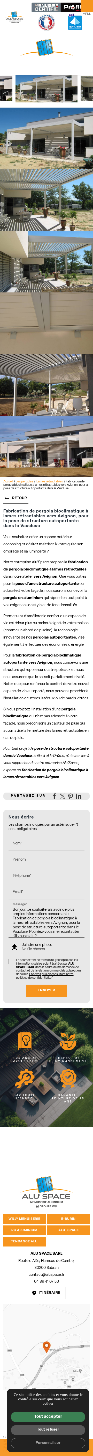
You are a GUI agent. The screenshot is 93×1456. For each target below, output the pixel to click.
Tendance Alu (24, 1241)
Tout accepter (48, 1417)
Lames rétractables (49, 481)
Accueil (8, 481)
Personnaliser (48, 1443)
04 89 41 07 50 (46, 1282)
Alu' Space (68, 1230)
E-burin (68, 1219)
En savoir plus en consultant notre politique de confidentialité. (45, 976)
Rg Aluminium (24, 1230)
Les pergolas (24, 481)
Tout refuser (48, 1430)
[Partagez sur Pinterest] (70, 796)
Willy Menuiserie (24, 1219)
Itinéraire (49, 1293)
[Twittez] (62, 796)
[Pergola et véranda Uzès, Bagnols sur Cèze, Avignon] (15, 17)
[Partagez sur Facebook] (54, 796)
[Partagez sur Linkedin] (78, 796)
